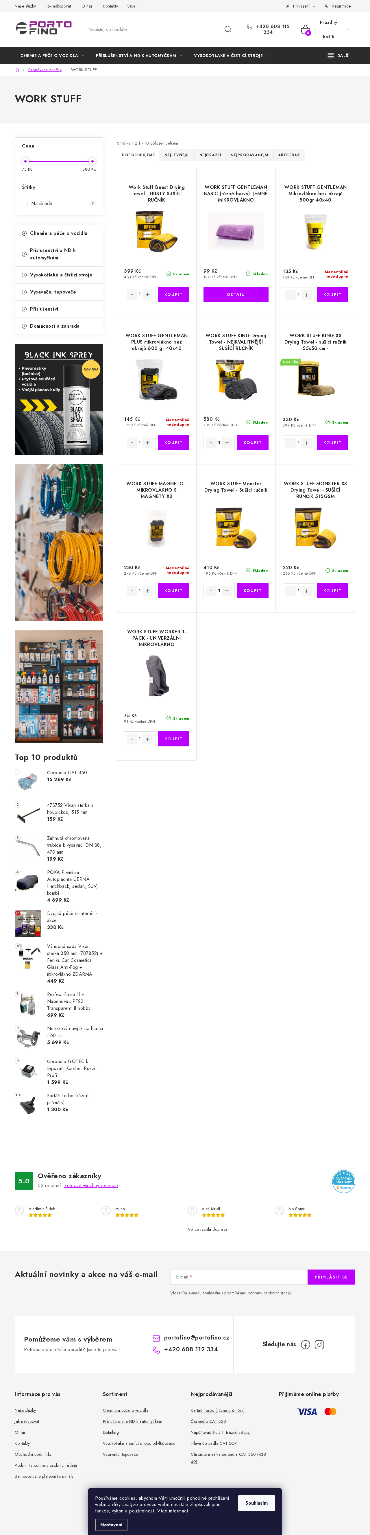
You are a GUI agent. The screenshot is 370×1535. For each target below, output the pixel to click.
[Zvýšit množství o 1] (148, 294)
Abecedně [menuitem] (289, 155)
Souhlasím (256, 1503)
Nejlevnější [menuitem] (177, 155)
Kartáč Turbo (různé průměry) (218, 1410)
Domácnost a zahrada (55, 326)
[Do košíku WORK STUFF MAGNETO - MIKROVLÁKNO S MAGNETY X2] (173, 590)
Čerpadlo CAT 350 (208, 1421)
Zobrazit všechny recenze (91, 1185)
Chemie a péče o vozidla (59, 233)
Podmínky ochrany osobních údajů (46, 1465)
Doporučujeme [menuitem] (138, 155)
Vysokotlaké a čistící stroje (61, 275)
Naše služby (25, 6)
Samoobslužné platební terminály (44, 1476)
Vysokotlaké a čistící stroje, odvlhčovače (139, 1443)
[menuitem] (52, 55)
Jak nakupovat (59, 6)
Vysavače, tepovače (53, 292)
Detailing (111, 1432)
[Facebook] (305, 1344)
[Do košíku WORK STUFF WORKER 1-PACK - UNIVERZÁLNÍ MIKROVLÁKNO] (173, 738)
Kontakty (110, 6)
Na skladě (62, 203)
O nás (87, 6)
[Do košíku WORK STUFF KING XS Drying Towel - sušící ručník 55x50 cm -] (332, 442)
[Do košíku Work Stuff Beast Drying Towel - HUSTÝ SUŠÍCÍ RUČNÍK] (173, 294)
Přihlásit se (331, 1277)
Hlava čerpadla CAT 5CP (214, 1443)
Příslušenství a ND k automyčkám (53, 254)
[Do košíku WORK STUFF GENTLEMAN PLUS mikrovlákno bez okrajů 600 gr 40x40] (173, 442)
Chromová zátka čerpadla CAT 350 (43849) (228, 1458)
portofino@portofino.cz (196, 1337)
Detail (236, 294)
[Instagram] (319, 1344)
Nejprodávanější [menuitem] (250, 155)
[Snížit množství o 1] (132, 294)
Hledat (228, 29)
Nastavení (111, 1524)
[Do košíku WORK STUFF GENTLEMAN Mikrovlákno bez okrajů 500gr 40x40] (332, 294)
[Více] (338, 55)
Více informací (172, 1511)
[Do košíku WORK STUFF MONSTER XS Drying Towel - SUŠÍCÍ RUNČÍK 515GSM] (332, 590)
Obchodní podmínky (33, 1454)
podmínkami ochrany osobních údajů (257, 1293)
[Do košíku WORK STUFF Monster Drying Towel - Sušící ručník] (253, 590)
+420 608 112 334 (272, 29)
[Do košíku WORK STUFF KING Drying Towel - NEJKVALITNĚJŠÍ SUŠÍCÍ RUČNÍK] (253, 442)
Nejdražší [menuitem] (210, 155)
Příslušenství (44, 309)
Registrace (341, 6)
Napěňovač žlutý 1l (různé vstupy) (221, 1432)
